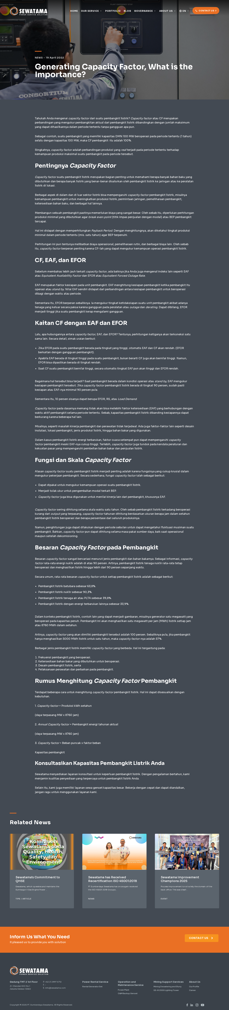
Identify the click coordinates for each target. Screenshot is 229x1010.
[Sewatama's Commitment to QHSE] (42, 851)
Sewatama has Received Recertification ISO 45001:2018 (112, 879)
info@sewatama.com (55, 988)
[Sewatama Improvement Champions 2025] (187, 851)
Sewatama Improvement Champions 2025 (180, 879)
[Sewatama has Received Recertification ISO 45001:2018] (114, 851)
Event (164, 899)
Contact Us (199, 938)
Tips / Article (23, 899)
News (91, 899)
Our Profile (194, 986)
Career (192, 990)
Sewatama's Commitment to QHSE (38, 879)
